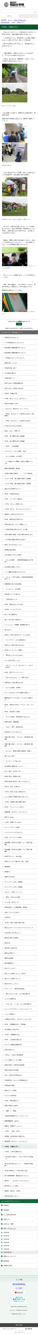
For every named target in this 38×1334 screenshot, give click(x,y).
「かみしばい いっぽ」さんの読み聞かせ (18, 1004)
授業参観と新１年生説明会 (13, 584)
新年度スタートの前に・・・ (14, 1186)
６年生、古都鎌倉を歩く (12, 1034)
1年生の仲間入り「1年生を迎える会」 (17, 1170)
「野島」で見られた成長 (12, 897)
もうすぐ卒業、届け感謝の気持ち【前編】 (18, 483)
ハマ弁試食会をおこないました (14, 342)
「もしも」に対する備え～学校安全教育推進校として (19, 578)
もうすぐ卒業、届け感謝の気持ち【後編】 (18, 478)
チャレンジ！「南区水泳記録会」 (15, 988)
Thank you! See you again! (13, 426)
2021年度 (6, 1249)
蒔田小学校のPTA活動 (12, 1070)
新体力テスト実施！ (11, 1090)
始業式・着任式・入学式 (12, 1191)
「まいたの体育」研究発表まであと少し (17, 717)
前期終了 (7, 872)
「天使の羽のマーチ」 (12, 599)
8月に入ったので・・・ (12, 968)
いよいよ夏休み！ (10, 1014)
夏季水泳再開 (9, 958)
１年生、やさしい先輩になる (14, 504)
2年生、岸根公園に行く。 (13, 1100)
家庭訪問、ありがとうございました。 (17, 1141)
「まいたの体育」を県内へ (13, 687)
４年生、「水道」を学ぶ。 (13, 1131)
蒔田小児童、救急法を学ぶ (13, 776)
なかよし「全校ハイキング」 (14, 892)
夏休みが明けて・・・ (12, 953)
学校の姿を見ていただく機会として (16, 524)
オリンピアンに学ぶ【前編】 (14, 887)
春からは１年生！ (10, 756)
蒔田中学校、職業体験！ (12, 722)
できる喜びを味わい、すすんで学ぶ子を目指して (19, 1157)
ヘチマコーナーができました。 (14, 832)
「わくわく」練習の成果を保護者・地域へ (18, 751)
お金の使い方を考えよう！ (13, 933)
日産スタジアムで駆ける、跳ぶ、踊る (17, 861)
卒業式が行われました (12, 337)
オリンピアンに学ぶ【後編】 (14, 882)
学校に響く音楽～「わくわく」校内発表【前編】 (19, 745)
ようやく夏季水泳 (10, 999)
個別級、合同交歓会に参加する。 (15, 1136)
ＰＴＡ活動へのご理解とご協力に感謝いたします (19, 462)
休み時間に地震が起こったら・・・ (16, 766)
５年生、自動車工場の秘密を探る (15, 802)
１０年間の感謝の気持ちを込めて (15, 539)
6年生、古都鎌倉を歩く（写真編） (16, 1024)
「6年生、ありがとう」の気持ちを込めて (18, 421)
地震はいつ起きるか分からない (14, 514)
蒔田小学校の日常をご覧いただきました (17, 781)
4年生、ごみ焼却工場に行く (13, 1039)
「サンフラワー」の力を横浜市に (15, 640)
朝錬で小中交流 (9, 877)
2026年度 (6, 1232)
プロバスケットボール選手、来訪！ (16, 451)
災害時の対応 (8, 1265)
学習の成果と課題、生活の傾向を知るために (19, 534)
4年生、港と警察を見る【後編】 (15, 436)
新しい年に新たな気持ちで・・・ (15, 619)
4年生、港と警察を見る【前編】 (15, 441)
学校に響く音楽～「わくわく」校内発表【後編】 (19, 738)
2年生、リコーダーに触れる (13, 499)
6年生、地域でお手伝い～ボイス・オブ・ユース (19, 705)
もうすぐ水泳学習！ (11, 1095)
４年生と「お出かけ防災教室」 (14, 1055)
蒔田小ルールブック (10, 1256)
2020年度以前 (5, 22)
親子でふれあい (9, 817)
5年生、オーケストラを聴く (13, 837)
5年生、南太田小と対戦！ (13, 711)
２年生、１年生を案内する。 (14, 1151)
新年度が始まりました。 (12, 1196)
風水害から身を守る (11, 948)
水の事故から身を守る (12, 1029)
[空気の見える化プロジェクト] (19, 1303)
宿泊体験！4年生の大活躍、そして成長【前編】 (18, 850)
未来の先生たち (9, 1050)
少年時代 (7, 917)
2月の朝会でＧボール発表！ (13, 555)
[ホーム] (19, 5)
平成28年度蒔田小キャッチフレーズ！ (17, 1116)
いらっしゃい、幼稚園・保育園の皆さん (17, 625)
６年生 (19, 324)
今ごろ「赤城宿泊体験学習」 (14, 1044)
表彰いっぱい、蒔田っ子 (12, 431)
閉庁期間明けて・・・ (12, 963)
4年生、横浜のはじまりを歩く (14, 604)
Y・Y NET (19, 1288)
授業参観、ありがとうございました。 (17, 812)
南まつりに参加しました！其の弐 (15, 973)
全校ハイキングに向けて (12, 912)
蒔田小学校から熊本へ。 (12, 1105)
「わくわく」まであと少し (13, 761)
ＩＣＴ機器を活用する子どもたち (15, 572)
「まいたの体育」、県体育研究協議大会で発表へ (19, 561)
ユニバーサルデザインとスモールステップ (18, 1009)
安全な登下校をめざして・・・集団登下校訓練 (19, 1164)
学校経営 (6, 1210)
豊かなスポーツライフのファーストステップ (19, 927)
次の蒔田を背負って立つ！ (13, 567)
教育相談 (6, 1261)
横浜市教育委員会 (19, 1284)
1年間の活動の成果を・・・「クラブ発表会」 (19, 473)
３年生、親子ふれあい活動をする (15, 792)
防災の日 (7, 943)
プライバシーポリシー (9, 1329)
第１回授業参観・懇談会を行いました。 (17, 1175)
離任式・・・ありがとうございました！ (17, 1181)
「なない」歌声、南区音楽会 (14, 727)
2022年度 (6, 1246)
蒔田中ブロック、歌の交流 (13, 856)
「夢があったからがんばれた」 (14, 655)
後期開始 (7, 866)
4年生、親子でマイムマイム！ (14, 672)
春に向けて (8, 630)
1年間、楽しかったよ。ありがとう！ (16, 398)
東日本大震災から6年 (11, 403)
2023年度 (6, 1242)
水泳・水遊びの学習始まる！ (14, 1075)
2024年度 (6, 1239)
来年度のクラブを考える (12, 594)
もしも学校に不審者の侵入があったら (17, 797)
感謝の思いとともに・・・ (13, 363)
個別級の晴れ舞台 (10, 550)
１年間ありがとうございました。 (15, 358)
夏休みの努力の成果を (12, 938)
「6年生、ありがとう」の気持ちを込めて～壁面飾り (19, 414)
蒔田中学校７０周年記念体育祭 (14, 1065)
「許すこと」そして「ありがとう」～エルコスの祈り (19, 666)
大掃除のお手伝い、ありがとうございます (18, 1019)
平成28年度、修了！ (11, 368)
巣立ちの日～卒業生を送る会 (14, 388)
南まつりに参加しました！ (13, 978)
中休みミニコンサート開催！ (14, 650)
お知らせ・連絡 (8, 1224)
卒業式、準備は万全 (11, 393)
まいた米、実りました (12, 902)
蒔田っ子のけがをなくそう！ (14, 545)
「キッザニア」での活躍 (12, 589)
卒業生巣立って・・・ (12, 378)
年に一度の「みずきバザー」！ (14, 771)
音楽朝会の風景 (9, 1085)
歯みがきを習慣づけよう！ (13, 489)
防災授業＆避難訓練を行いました (15, 347)
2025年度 (6, 1236)
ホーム (9, 16)
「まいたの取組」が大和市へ (14, 456)
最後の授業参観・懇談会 (12, 468)
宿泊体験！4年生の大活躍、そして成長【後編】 (18, 843)
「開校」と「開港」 (11, 1111)
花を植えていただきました (13, 732)
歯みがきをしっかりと (12, 983)
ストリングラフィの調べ (12, 827)
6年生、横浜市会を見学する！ (14, 519)
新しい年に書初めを (11, 614)
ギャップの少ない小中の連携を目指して (17, 692)
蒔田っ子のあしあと (20, 20)
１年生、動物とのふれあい (13, 822)
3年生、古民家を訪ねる (12, 494)
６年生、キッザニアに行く (13, 609)
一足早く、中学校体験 (12, 446)
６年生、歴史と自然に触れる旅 (14, 922)
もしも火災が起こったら (12, 660)
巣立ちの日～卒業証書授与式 (14, 383)
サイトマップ (19, 1332)
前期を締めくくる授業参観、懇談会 (16, 907)
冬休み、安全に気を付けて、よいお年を (17, 635)
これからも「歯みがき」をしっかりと (17, 408)
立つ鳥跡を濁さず (10, 373)
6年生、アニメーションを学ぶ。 (15, 807)
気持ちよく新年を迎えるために (14, 645)
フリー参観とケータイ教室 (13, 1060)
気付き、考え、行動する (12, 786)
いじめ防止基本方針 (10, 1214)
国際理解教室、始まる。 (12, 1121)
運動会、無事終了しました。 (14, 1126)
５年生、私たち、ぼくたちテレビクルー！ (18, 509)
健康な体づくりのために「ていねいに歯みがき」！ (19, 698)
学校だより (7, 1219)
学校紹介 (6, 1205)
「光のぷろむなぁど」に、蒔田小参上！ (17, 677)
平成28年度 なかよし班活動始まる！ (17, 1080)
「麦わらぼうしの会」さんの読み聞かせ (17, 994)
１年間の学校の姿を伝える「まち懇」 (17, 529)
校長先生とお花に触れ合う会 (14, 682)
